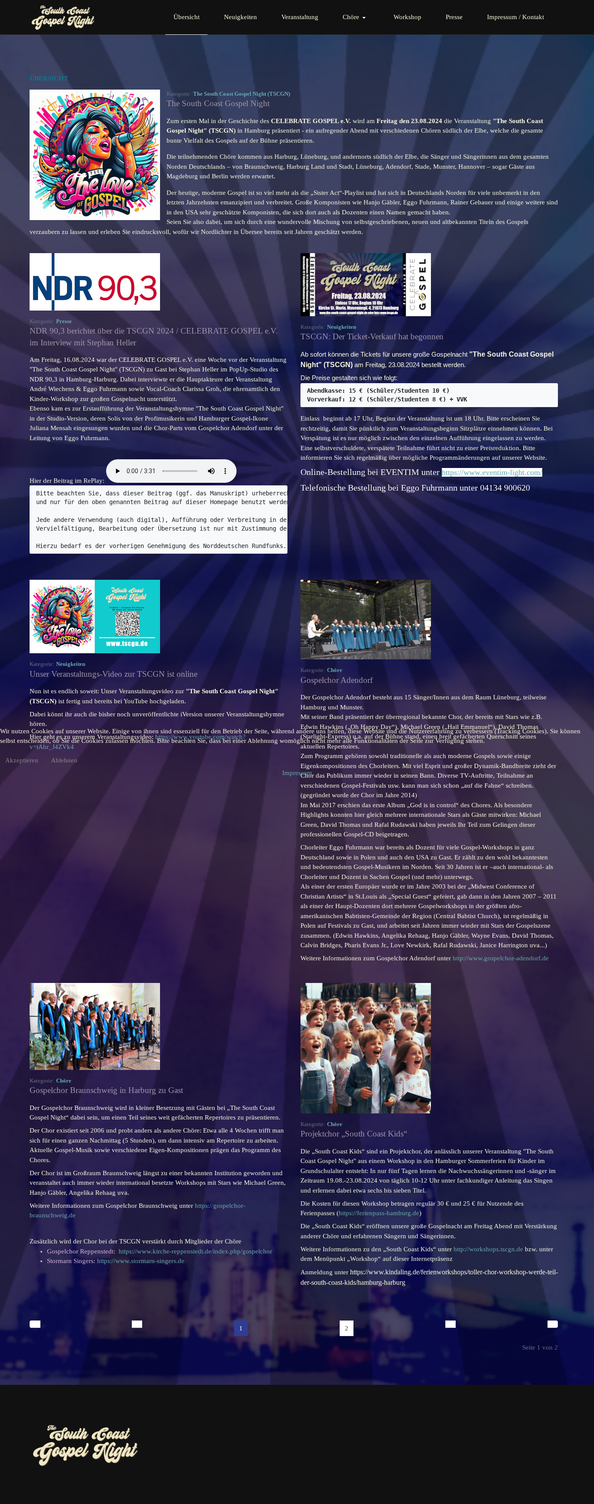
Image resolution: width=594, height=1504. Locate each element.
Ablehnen (64, 760)
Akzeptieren (21, 760)
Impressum (297, 772)
